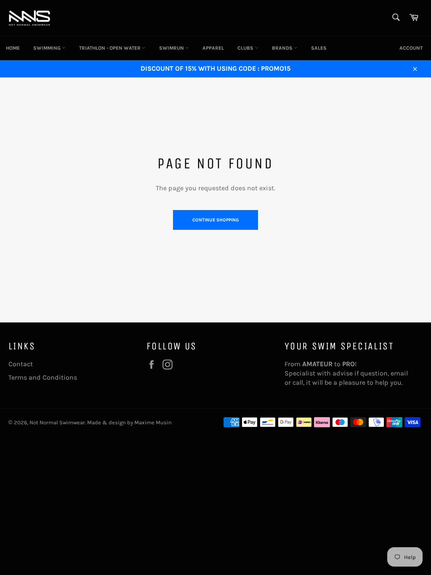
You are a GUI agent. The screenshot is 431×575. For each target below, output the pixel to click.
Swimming (47, 48)
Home (13, 48)
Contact (20, 364)
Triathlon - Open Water (110, 48)
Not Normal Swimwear (57, 422)
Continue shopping (215, 220)
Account (411, 48)
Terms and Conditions (42, 377)
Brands (283, 48)
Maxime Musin (153, 422)
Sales (319, 48)
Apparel (213, 48)
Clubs (246, 48)
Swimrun (172, 48)
